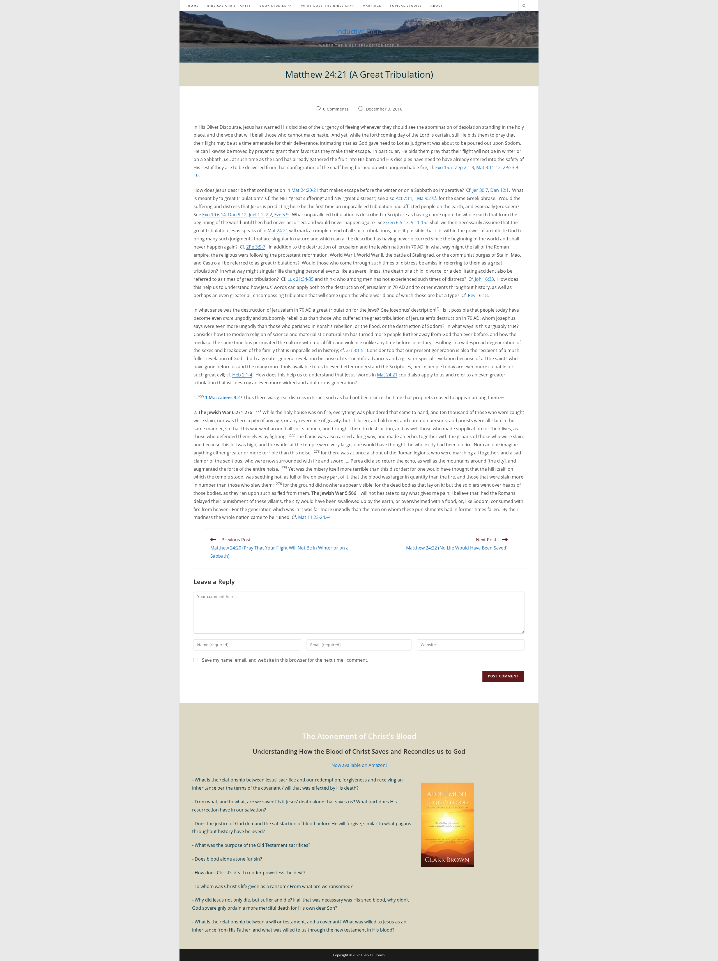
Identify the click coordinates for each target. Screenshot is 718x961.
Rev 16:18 (478, 295)
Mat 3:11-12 (488, 167)
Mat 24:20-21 (304, 190)
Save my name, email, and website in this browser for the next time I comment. (285, 660)
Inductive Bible (359, 31)
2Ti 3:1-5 (354, 350)
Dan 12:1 (499, 190)
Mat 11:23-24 (311, 517)
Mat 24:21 (278, 230)
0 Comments (335, 109)
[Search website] (524, 6)
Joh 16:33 (484, 279)
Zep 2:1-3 (464, 167)
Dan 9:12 (237, 214)
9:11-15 (418, 222)
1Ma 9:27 (424, 198)
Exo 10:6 (211, 214)
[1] (435, 197)
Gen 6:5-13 (397, 222)
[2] (437, 308)
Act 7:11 (404, 198)
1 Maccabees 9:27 (223, 397)
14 (223, 214)
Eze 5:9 (281, 214)
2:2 (269, 214)
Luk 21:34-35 (300, 279)
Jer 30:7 (480, 190)
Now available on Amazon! (359, 765)
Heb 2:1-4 (242, 375)
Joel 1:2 (256, 214)
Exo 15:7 (444, 167)
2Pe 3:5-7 (255, 247)
